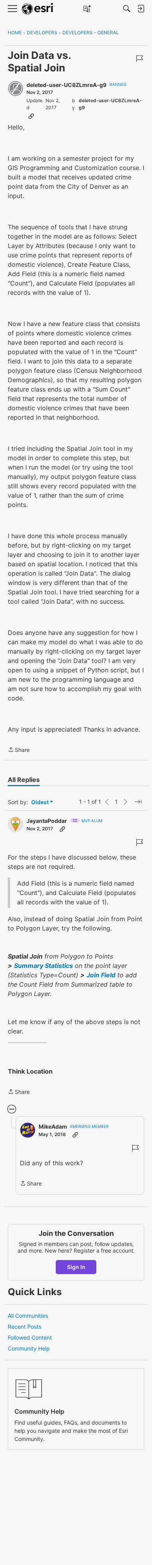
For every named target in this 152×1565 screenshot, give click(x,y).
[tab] (23, 779)
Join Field (101, 975)
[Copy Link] (31, 115)
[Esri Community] (38, 8)
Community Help (29, 1348)
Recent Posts (24, 1326)
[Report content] (139, 58)
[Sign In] (141, 8)
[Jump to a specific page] (138, 802)
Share (19, 750)
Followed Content (30, 1337)
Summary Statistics (43, 965)
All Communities (28, 1315)
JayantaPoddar (47, 820)
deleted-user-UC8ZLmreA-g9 (66, 85)
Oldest (40, 802)
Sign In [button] (76, 1267)
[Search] (127, 8)
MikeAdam (53, 1126)
